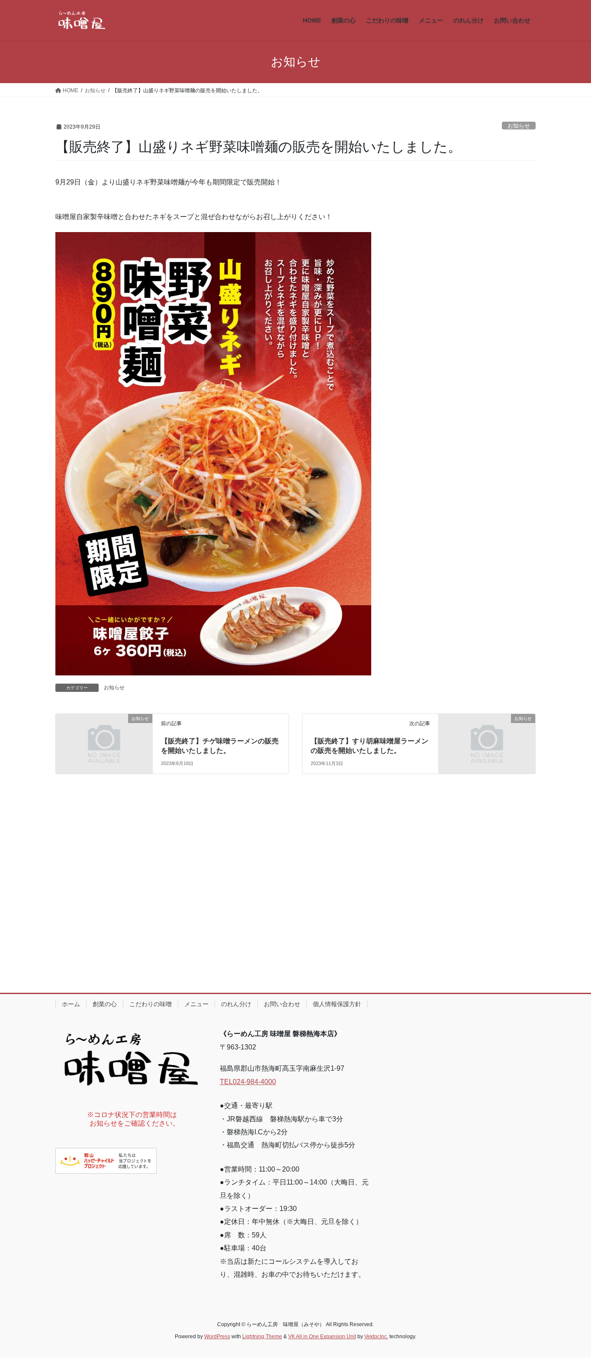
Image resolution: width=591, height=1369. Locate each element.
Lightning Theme (262, 1336)
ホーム (71, 1004)
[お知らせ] (104, 743)
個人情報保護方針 (337, 1004)
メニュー (196, 1004)
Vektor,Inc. (376, 1336)
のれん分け (236, 1004)
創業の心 (105, 1004)
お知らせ (518, 126)
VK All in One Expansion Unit (322, 1336)
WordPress (217, 1336)
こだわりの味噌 (150, 1004)
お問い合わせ (282, 1004)
